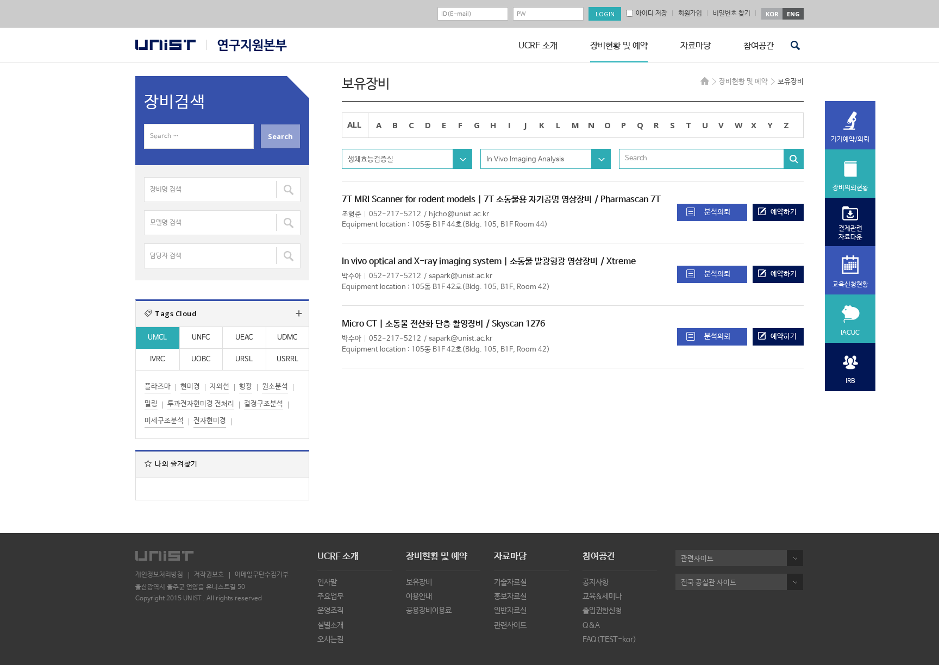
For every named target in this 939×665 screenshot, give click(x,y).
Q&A (591, 625)
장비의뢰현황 (850, 188)
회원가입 (690, 13)
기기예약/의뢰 (850, 139)
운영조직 (330, 610)
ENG (793, 14)
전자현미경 (209, 421)
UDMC (287, 338)
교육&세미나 (602, 596)
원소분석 (275, 386)
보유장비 (419, 582)
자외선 (219, 386)
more (299, 313)
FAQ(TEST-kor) (609, 639)
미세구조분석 (164, 421)
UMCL (157, 338)
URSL (244, 359)
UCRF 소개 (538, 46)
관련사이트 (510, 625)
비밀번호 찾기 (731, 13)
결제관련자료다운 (850, 233)
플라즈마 (158, 386)
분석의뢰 (717, 212)
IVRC (157, 359)
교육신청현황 (850, 284)
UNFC (201, 338)
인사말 (327, 582)
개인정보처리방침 (159, 575)
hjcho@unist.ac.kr (459, 214)
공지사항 (596, 582)
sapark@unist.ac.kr (460, 276)
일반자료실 (510, 610)
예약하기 (784, 212)
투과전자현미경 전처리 (200, 404)
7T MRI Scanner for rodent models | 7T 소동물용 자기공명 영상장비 (467, 200)
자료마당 (695, 46)
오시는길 (330, 639)
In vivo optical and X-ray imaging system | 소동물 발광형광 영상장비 (470, 261)
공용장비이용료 (429, 610)
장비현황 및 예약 (619, 46)
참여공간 (758, 46)
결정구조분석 (263, 404)
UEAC (244, 338)
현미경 (190, 386)
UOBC (200, 359)
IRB (850, 381)
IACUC (850, 333)
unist (165, 45)
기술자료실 (510, 582)
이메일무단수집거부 (262, 575)
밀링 (151, 404)
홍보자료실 (510, 596)
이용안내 (419, 596)
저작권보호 (209, 575)
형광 (245, 386)
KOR (772, 14)
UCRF (246, 45)
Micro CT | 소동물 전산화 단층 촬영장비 (412, 324)
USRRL (287, 359)
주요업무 (330, 596)
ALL (354, 124)
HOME (704, 81)
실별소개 (330, 625)
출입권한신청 (602, 610)
